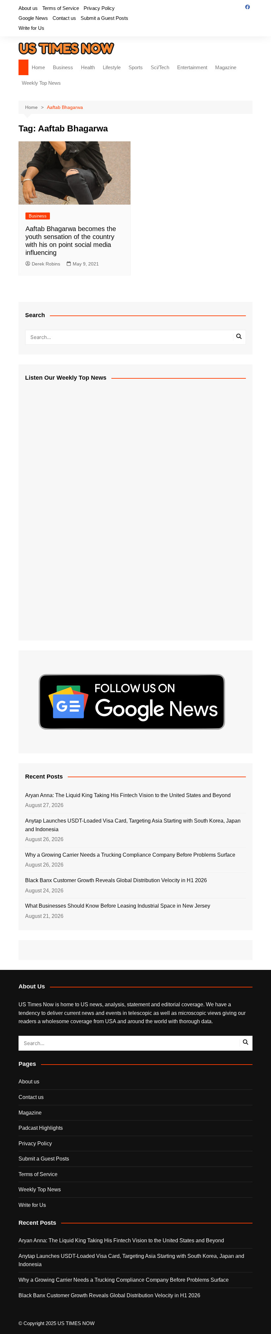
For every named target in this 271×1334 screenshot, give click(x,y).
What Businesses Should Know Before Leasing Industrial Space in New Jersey (117, 906)
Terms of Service (60, 8)
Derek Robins (46, 263)
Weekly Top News (41, 83)
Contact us (64, 18)
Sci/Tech (160, 67)
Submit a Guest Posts (104, 18)
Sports (136, 67)
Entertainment (192, 67)
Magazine (225, 67)
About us (28, 8)
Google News (33, 18)
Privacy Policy (99, 8)
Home (38, 67)
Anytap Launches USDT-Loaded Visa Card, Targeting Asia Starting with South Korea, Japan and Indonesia (133, 825)
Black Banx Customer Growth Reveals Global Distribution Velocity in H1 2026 (116, 880)
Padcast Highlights (41, 1128)
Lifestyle (112, 67)
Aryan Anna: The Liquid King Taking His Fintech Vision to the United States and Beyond (128, 795)
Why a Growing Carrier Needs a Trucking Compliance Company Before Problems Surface (130, 855)
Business (63, 67)
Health (88, 67)
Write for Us (31, 28)
